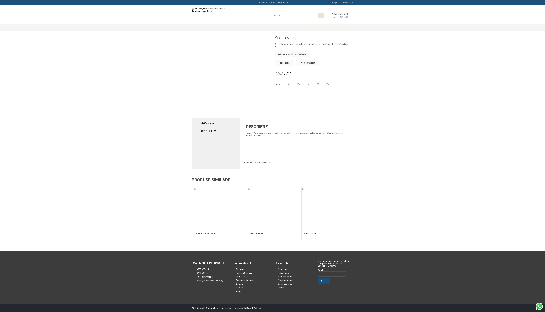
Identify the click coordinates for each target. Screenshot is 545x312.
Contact (239, 288)
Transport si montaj (245, 280)
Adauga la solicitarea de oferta (292, 54)
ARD (285, 75)
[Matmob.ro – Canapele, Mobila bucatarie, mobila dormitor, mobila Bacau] (210, 10)
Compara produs (308, 63)
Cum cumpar (242, 277)
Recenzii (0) (208, 131)
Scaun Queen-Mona (206, 233)
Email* (321, 270)
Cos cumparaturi (285, 280)
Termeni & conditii (244, 273)
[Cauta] (321, 15)
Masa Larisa (310, 233)
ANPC (238, 291)
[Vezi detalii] (218, 212)
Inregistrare (348, 2)
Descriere (207, 122)
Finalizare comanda (286, 277)
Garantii (239, 284)
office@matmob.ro (205, 277)
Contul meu (283, 269)
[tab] (216, 122)
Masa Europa (256, 233)
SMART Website (253, 308)
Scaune (287, 72)
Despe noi (240, 269)
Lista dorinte (283, 273)
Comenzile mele (285, 284)
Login (334, 2)
